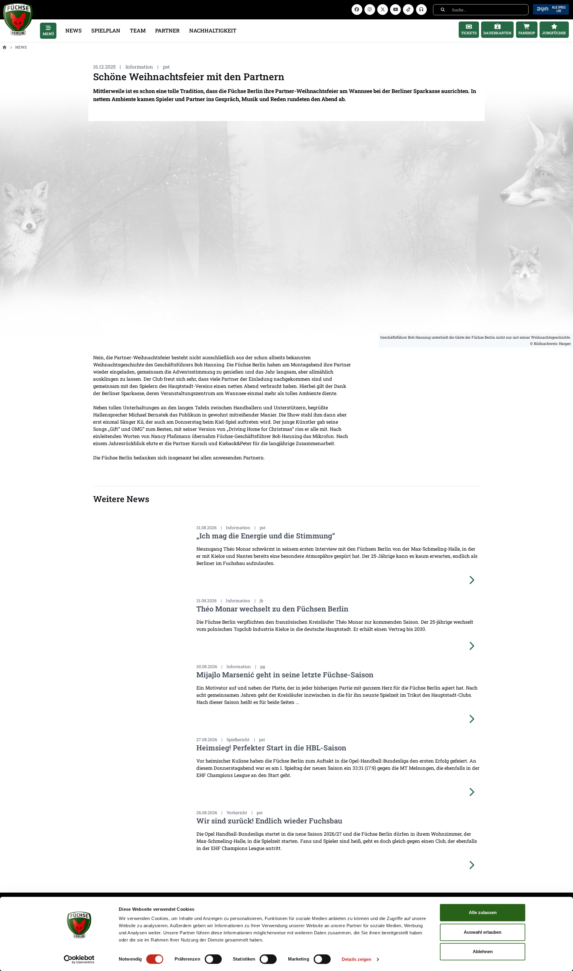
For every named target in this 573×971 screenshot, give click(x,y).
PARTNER (167, 30)
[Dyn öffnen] (551, 9)
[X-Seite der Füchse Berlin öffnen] (382, 9)
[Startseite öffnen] (4, 47)
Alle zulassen (483, 912)
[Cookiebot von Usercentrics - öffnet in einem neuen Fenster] (79, 959)
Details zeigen (356, 959)
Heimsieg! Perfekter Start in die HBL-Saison (271, 747)
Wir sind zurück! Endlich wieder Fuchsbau (269, 821)
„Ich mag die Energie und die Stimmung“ (265, 536)
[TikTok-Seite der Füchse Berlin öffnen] (408, 9)
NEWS (73, 30)
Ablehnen (483, 951)
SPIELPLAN (105, 30)
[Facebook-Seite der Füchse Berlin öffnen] (357, 9)
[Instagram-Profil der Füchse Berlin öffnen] (369, 9)
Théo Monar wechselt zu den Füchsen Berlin (272, 609)
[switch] (213, 959)
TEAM (138, 30)
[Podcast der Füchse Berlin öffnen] (421, 9)
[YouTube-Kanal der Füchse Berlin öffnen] (395, 9)
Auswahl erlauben (482, 932)
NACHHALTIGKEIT (212, 30)
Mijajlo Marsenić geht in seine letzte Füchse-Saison (284, 674)
